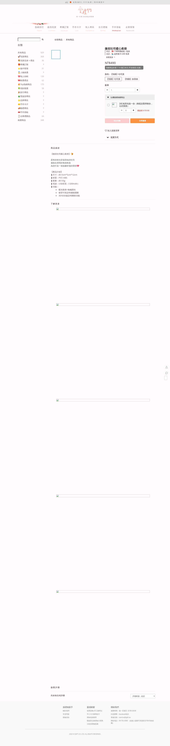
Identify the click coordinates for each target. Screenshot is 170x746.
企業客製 (130, 27)
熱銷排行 (39, 27)
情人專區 (89, 27)
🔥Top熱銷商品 (25, 84)
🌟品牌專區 (23, 100)
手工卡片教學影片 (93, 714)
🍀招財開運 (23, 88)
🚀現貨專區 (23, 56)
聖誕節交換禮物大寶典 (95, 721)
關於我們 (66, 711)
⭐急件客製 (23, 68)
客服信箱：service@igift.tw (121, 717)
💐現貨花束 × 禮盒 (26, 60)
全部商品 (58, 39)
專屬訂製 (64, 27)
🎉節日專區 (23, 92)
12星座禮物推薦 (92, 724)
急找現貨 (51, 27)
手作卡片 (76, 27)
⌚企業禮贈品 (24, 116)
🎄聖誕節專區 (24, 96)
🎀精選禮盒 (23, 80)
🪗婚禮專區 (23, 108)
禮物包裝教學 (92, 717)
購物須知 (66, 717)
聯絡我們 (115, 707)
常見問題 (66, 714)
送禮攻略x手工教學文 (94, 711)
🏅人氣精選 (23, 72)
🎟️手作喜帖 (23, 112)
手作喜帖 (116, 27)
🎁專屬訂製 (23, 64)
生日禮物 (103, 27)
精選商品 (22, 120)
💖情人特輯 (23, 76)
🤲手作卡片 (23, 104)
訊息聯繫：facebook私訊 (120, 714)
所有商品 (22, 52)
